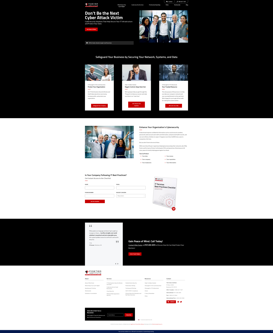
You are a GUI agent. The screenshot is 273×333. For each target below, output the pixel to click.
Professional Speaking (154, 4)
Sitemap (142, 324)
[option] (104, 235)
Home (146, 290)
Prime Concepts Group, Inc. (157, 324)
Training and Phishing (130, 288)
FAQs (167, 4)
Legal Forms (133, 324)
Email (118, 184)
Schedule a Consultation (91, 293)
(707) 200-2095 (149, 245)
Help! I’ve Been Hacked (150, 283)
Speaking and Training (90, 288)
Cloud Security (110, 291)
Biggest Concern (121, 192)
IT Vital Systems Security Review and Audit (114, 283)
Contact (170, 1)
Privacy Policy (137, 324)
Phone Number (89, 192)
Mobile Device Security (131, 283)
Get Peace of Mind (91, 29)
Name (86, 184)
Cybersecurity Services (137, 4)
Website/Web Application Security (113, 294)
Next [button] (118, 264)
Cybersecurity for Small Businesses (112, 287)
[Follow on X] (181, 302)
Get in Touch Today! (135, 254)
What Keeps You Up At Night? (122, 5)
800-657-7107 (182, 1)
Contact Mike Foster (135, 245)
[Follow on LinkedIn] (178, 302)
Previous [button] (115, 264)
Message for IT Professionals (152, 288)
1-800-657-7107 (178, 289)
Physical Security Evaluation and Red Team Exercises (133, 294)
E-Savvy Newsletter (149, 293)
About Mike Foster (89, 283)
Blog (187, 4)
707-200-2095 (177, 292)
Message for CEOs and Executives (153, 285)
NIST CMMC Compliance (131, 290)
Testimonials (177, 4)
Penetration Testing (130, 285)
